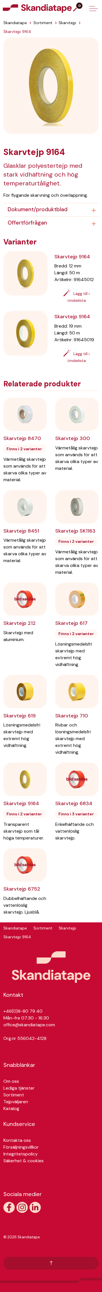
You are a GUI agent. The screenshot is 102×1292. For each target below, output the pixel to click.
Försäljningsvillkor (21, 1147)
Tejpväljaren (15, 1102)
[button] (51, 85)
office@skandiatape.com (29, 1025)
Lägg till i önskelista (78, 297)
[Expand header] (93, 8)
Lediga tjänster (19, 1088)
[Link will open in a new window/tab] (9, 1207)
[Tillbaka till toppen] (51, 1263)
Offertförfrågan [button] (27, 222)
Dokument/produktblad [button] (37, 209)
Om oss (11, 1081)
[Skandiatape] (49, 8)
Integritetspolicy (20, 1154)
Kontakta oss (17, 1140)
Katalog (11, 1108)
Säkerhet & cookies (23, 1161)
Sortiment (13, 1095)
